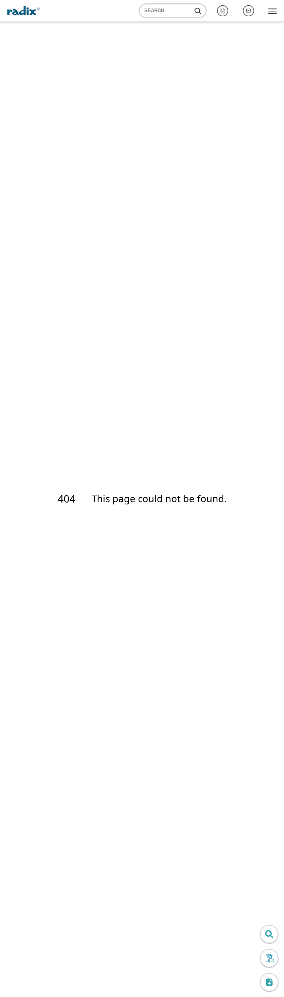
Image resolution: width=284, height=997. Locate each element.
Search (154, 10)
